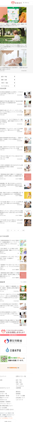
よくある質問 (3, 407)
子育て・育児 (4, 83)
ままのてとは (3, 399)
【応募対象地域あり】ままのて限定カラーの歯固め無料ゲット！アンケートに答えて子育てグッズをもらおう (9, 242)
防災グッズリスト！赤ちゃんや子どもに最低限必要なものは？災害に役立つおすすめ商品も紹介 (11, 212)
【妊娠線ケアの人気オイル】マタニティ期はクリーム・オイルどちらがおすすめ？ (9, 266)
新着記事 (2, 391)
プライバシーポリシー (5, 403)
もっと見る (23, 282)
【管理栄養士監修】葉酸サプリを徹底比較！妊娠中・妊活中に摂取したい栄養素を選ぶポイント (11, 175)
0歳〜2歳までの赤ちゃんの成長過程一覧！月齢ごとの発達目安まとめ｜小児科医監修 (11, 193)
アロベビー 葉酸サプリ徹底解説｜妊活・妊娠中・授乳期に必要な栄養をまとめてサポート (13, 24)
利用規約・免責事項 (5, 401)
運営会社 (18, 391)
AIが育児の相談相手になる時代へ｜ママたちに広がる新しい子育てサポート (11, 92)
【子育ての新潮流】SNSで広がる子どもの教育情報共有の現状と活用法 (11, 165)
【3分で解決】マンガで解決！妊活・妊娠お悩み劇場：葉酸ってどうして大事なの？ (9, 250)
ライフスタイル (5, 86)
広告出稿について (20, 397)
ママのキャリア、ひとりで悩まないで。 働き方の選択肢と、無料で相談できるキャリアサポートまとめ (11, 121)
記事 (1, 380)
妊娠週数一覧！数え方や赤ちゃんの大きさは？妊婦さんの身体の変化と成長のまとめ (11, 184)
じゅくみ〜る (19, 399)
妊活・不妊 (4, 76)
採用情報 (18, 393)
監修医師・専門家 (4, 395)
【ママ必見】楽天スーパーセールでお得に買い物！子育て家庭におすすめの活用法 (11, 202)
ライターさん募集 (20, 395)
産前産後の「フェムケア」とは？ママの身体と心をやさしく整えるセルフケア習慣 (11, 129)
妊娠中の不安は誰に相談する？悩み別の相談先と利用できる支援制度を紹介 (11, 101)
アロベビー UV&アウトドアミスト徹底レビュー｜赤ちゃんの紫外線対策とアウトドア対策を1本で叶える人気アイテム (13, 46)
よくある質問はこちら (5, 418)
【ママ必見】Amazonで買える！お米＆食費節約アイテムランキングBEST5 (11, 220)
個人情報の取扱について (6, 405)
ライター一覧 (3, 393)
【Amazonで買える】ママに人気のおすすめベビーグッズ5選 (11, 156)
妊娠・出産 (4, 79)
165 (23, 230)
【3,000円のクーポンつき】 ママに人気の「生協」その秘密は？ (9, 257)
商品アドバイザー (4, 397)
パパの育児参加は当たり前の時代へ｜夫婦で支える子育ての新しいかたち (13, 68)
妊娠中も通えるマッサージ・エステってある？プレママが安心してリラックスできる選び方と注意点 (11, 111)
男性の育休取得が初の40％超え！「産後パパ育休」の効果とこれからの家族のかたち (11, 138)
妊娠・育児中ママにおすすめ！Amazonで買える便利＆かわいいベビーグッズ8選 (11, 147)
